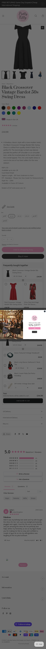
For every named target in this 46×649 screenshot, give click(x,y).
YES (34, 328)
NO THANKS (34, 331)
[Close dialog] (45, 311)
